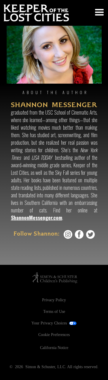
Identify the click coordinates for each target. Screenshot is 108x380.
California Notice (54, 348)
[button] (97, 11)
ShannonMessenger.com (36, 217)
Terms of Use (54, 311)
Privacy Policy (54, 300)
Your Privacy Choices (49, 323)
